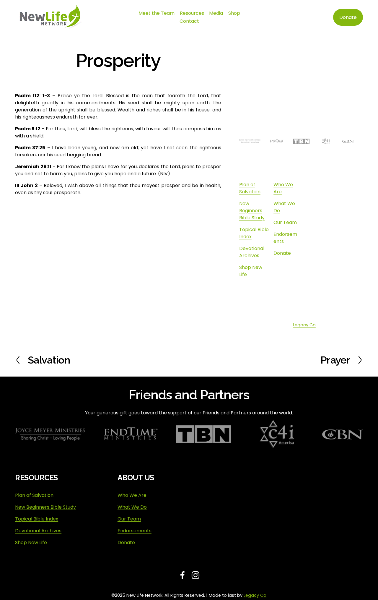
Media (216, 13)
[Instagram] (296, 302)
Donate (348, 17)
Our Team (285, 222)
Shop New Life (31, 542)
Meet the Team (157, 13)
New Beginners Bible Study (252, 210)
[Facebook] (296, 289)
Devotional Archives (251, 252)
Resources (192, 13)
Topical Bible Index (36, 518)
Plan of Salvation (249, 188)
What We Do (132, 507)
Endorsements (134, 530)
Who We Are (132, 495)
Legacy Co (304, 325)
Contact (189, 21)
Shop (234, 13)
